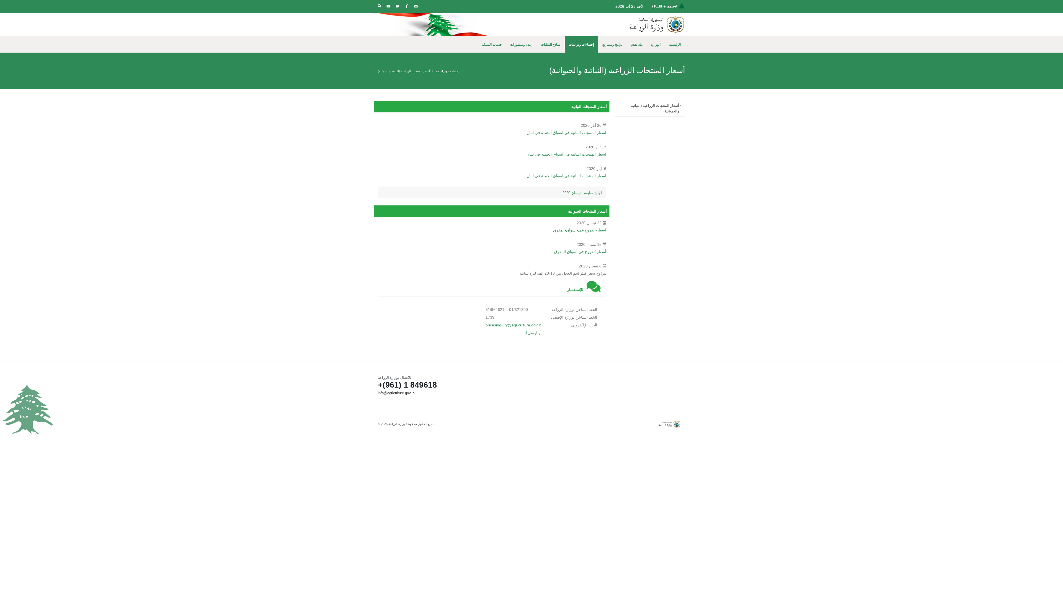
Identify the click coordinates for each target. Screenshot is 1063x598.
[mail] (416, 6)
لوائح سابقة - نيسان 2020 (582, 193)
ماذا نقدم (637, 45)
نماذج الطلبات (550, 45)
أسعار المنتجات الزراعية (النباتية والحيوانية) (655, 108)
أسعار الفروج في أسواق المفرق (580, 251)
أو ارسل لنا (532, 333)
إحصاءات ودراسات (581, 45)
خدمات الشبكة (492, 45)
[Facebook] (407, 6)
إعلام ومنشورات (521, 45)
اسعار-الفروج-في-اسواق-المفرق (579, 230)
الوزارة (655, 45)
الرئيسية (675, 45)
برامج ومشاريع (612, 45)
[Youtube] (388, 6)
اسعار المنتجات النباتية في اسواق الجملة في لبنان (566, 132)
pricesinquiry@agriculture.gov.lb (513, 325)
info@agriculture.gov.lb (396, 393)
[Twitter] (397, 6)
